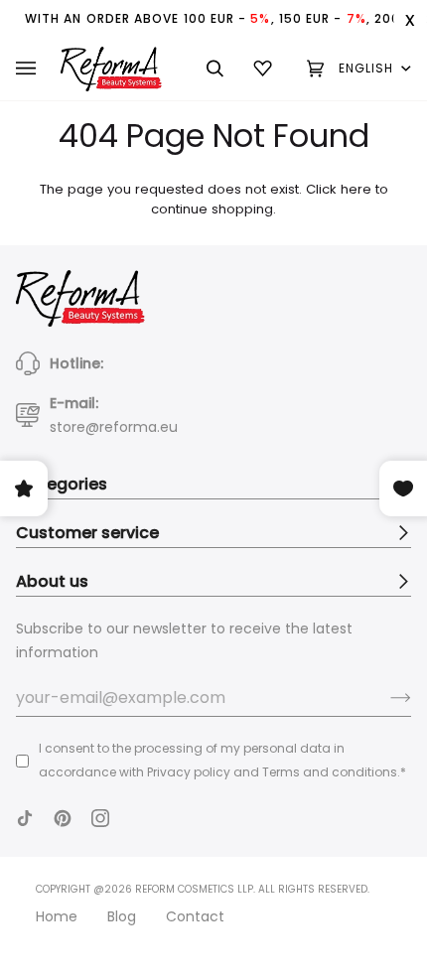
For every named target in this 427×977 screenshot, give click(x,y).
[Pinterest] (62, 818)
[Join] (384, 698)
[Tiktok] (25, 818)
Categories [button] (61, 484)
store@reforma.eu (114, 427)
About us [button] (52, 581)
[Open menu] (38, 68)
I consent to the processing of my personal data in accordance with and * (222, 760)
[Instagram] (100, 818)
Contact (195, 916)
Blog (121, 916)
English (368, 68)
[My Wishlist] (265, 68)
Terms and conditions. (331, 772)
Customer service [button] (87, 532)
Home (56, 916)
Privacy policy (188, 772)
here (356, 189)
